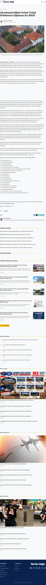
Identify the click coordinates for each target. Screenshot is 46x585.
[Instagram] (36, 568)
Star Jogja (17, 570)
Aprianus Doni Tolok (7, 20)
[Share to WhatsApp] (39, 215)
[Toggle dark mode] (45, 2)
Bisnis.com (17, 568)
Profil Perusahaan (3, 572)
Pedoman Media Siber (4, 568)
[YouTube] (39, 568)
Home (1, 9)
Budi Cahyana (7, 218)
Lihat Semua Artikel (5, 325)
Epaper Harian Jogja (9, 203)
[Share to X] (37, 215)
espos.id (16, 566)
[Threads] (42, 568)
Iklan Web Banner (3, 574)
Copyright (2, 570)
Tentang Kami (3, 566)
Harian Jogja (20, 201)
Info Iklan (2, 576)
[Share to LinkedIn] (41, 215)
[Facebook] (31, 568)
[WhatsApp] (45, 568)
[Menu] (1, 2)
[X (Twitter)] (34, 568)
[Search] (42, 2)
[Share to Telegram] (43, 215)
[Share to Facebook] (34, 215)
